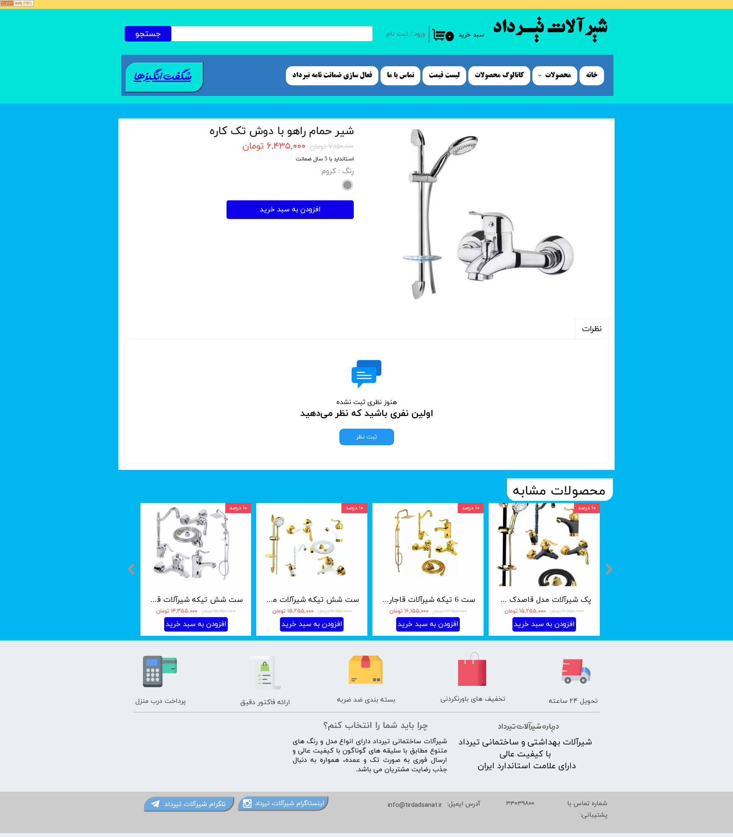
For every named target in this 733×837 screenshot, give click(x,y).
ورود (419, 34)
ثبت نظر (366, 437)
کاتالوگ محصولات (499, 75)
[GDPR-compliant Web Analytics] (17, 5)
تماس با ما (400, 75)
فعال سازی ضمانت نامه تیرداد (332, 75)
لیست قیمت (444, 75)
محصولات (558, 75)
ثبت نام (397, 34)
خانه (592, 75)
